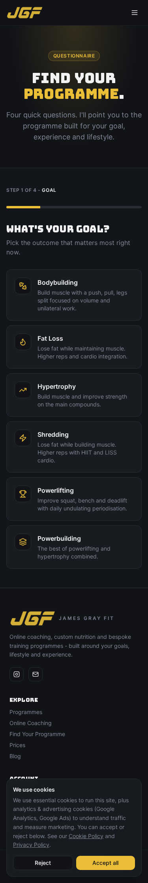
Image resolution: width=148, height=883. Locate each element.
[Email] (35, 674)
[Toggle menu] (134, 13)
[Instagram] (16, 674)
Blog (15, 756)
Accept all (105, 862)
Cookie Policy (86, 836)
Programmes (25, 712)
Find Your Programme (37, 734)
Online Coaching (30, 723)
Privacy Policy (31, 844)
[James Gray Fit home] (24, 12)
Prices (17, 745)
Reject (43, 862)
